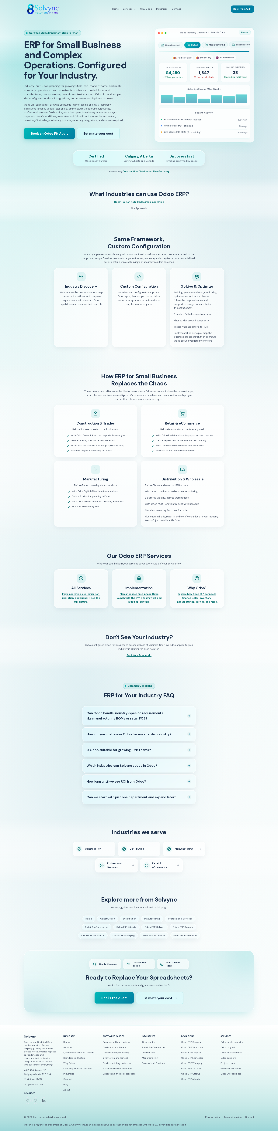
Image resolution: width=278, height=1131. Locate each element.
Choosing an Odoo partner (77, 1072)
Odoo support (228, 1061)
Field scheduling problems (117, 1066)
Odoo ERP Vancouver (192, 1051)
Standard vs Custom (154, 939)
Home (115, 9)
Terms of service (233, 1120)
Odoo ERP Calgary (154, 930)
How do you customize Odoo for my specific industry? (129, 738)
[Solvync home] (43, 9)
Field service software (114, 1051)
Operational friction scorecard (119, 1077)
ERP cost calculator (231, 1072)
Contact (176, 9)
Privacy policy (212, 1120)
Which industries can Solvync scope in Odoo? (122, 769)
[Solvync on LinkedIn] (44, 1104)
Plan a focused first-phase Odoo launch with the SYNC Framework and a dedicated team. (139, 601)
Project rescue (228, 1066)
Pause (246, 32)
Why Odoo (146, 9)
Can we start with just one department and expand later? (131, 801)
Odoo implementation (151, 205)
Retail (134, 205)
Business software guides (116, 1045)
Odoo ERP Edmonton (93, 939)
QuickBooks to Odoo (185, 939)
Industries (162, 9)
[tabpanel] (204, 98)
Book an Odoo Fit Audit (49, 135)
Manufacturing (161, 175)
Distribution (145, 175)
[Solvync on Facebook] (27, 1104)
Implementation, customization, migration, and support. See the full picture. (81, 601)
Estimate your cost (98, 135)
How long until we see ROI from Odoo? (116, 785)
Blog (65, 1088)
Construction (130, 175)
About (66, 1093)
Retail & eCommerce (96, 930)
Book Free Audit (114, 1002)
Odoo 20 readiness (231, 1077)
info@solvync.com (33, 1088)
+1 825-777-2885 (33, 1082)
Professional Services (180, 922)
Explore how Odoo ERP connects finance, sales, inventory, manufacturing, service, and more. (196, 601)
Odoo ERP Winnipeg (124, 939)
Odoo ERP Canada (183, 930)
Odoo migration (229, 1051)
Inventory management (115, 1061)
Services (128, 8)
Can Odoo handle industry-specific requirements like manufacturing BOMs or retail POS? (125, 719)
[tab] (170, 45)
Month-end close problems (117, 1072)
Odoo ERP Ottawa (190, 1077)
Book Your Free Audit (139, 659)
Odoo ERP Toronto (191, 1072)
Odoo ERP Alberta (126, 930)
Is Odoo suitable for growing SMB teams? (119, 754)
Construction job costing (116, 1056)
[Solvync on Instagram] (35, 1104)
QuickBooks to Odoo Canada (78, 1056)
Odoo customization (231, 1056)
